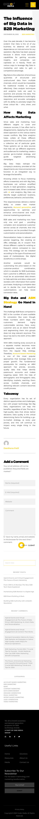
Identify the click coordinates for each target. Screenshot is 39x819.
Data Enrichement (11, 691)
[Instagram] (5, 736)
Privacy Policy (19, 809)
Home (7, 754)
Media (7, 762)
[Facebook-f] (14, 736)
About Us (23, 758)
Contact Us (24, 762)
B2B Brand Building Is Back (14, 596)
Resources (9, 758)
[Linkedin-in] (10, 736)
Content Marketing (12, 689)
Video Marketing (11, 702)
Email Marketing (11, 695)
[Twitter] (19, 736)
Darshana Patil (11, 448)
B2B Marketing (28, 34)
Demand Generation (12, 693)
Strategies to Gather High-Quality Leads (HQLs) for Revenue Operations (19, 641)
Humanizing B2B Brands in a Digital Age (19, 592)
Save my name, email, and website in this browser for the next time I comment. (19, 539)
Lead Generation (11, 699)
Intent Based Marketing (14, 697)
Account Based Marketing (15, 682)
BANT (6, 686)
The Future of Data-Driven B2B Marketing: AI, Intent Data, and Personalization (19, 622)
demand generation (22, 207)
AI (9, 192)
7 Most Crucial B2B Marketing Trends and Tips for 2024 (18, 665)
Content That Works (25, 632)
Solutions (23, 754)
